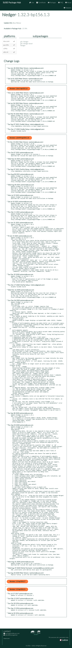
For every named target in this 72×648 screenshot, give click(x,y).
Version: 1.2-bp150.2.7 (17, 581)
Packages (52, 2)
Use (32, 2)
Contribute (42, 2)
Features (68, 8)
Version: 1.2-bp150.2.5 (17, 589)
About (69, 2)
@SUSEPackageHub (11, 635)
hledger (9, 15)
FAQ (61, 2)
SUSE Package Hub (12, 3)
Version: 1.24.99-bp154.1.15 (19, 138)
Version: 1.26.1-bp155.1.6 (18, 88)
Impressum (7, 638)
